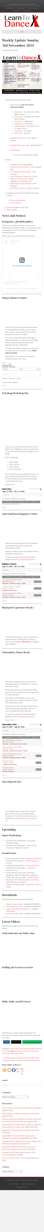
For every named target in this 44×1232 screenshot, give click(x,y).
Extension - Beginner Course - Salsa (14, 597)
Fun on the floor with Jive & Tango (16, 1158)
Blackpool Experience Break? (22, 179)
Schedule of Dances (14, 906)
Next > (39, 369)
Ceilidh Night (32, 877)
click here (22, 359)
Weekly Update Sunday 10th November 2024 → (22, 1060)
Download (10, 207)
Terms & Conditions (28, 1184)
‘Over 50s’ (18, 133)
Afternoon (12, 378)
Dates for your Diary (14, 904)
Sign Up (38, 755)
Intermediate (19, 126)
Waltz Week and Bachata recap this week (19, 1114)
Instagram (14, 165)
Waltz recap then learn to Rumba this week (20, 1108)
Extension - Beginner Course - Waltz (14, 583)
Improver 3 (18, 124)
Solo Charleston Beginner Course (23, 176)
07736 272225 (31, 4)
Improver (18, 117)
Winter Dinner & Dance (19, 167)
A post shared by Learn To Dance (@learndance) (22, 288)
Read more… (10, 484)
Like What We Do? (17, 188)
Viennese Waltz (17, 1053)
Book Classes (10, 8)
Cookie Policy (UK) (22, 1187)
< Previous (5, 369)
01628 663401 (17, 4)
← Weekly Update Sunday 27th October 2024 (20, 1058)
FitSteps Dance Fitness (19, 145)
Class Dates (14, 1049)
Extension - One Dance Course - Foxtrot (15, 751)
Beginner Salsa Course (10, 590)
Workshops (15, 150)
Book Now (37, 581)
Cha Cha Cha (29, 1051)
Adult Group (15, 105)
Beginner (18, 112)
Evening (19, 378)
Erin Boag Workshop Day (20, 172)
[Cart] (10, 363)
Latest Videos (11, 210)
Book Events (17, 10)
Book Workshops (32, 8)
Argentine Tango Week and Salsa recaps (18, 1130)
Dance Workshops (17, 200)
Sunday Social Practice (10, 764)
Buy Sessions (27, 10)
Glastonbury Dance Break (20, 184)
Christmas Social (32, 866)
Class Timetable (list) (14, 914)
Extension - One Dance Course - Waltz (15, 744)
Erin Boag (31, 841)
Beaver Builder (33, 1180)
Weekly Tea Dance (17, 138)
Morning (5, 378)
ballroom (19, 1051)
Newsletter (24, 1049)
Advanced (18, 131)
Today (21, 369)
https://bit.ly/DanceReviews (26, 816)
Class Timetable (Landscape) (17, 909)
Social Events (15, 203)
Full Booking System (26, 559)
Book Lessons (21, 8)
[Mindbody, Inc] (4, 385)
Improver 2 (18, 121)
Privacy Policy (14, 1184)
